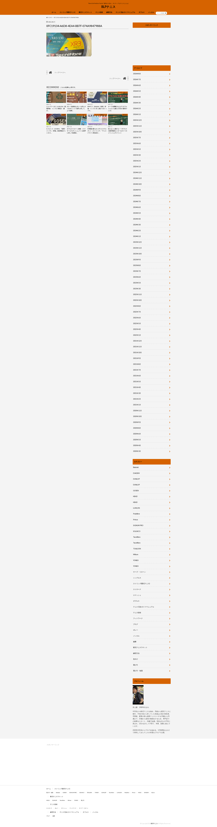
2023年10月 (137, 254)
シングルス (137, 578)
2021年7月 (137, 370)
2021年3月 (137, 393)
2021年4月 (137, 387)
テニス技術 (99, 12)
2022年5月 (137, 323)
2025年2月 (137, 161)
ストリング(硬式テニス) (67, 12)
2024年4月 (137, 219)
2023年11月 (137, 248)
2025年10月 (137, 132)
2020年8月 (137, 428)
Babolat (136, 467)
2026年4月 (137, 97)
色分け (136, 659)
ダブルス (142, 12)
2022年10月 (137, 300)
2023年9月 (137, 260)
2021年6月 (137, 376)
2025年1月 (137, 167)
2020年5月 (137, 440)
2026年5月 (137, 91)
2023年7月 (137, 271)
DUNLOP (136, 479)
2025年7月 (137, 137)
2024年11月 (137, 178)
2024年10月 (137, 184)
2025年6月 (137, 143)
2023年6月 (137, 277)
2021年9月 (137, 358)
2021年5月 (137, 381)
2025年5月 (137, 149)
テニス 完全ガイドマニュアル (125, 12)
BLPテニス (108, 6)
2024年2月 (137, 230)
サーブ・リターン (139, 572)
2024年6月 (137, 207)
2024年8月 (137, 196)
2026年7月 (137, 79)
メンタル (151, 12)
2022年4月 (137, 329)
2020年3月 (137, 451)
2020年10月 (137, 416)
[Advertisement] (152, 45)
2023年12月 (137, 242)
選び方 (135, 665)
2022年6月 (137, 318)
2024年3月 (137, 225)
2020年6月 (137, 434)
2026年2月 (137, 108)
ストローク (137, 589)
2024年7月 (137, 201)
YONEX (135, 560)
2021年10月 (137, 352)
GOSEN (136, 491)
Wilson (135, 554)
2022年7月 (137, 312)
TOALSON (137, 549)
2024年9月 (137, 190)
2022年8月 (137, 306)
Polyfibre (136, 514)
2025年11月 (137, 126)
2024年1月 (137, 236)
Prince (135, 520)
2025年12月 (137, 120)
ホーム (54, 12)
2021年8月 (137, 364)
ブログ (135, 624)
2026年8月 (137, 74)
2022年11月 (137, 294)
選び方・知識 (138, 671)
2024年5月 (137, 213)
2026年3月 (137, 103)
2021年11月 (137, 347)
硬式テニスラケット (85, 12)
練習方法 (109, 12)
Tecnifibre (136, 537)
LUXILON (136, 508)
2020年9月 (137, 422)
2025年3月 (137, 155)
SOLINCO (136, 531)
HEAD (135, 496)
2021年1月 (137, 405)
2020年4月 (137, 445)
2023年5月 (137, 283)
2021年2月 (137, 399)
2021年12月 (137, 341)
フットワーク (138, 618)
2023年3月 (137, 289)
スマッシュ (137, 595)
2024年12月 (137, 172)
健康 (134, 642)
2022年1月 (137, 335)
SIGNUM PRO (138, 525)
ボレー (135, 630)
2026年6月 (137, 85)
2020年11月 (137, 411)
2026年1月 (137, 114)
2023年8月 (137, 265)
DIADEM (136, 473)
